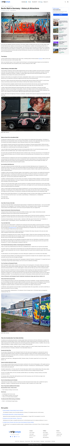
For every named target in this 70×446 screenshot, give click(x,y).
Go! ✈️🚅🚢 (40, 1)
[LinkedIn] (15, 436)
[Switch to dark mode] (65, 2)
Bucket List (31, 437)
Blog (5, 6)
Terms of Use (17, 441)
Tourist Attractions (10, 6)
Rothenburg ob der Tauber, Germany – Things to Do (12, 418)
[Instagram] (13, 436)
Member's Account (32, 435)
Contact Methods (45, 434)
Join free (60, 14)
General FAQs (45, 435)
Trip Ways (2, 6)
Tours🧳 (29, 1)
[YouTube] (10, 436)
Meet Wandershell (46, 437)
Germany (40, 58)
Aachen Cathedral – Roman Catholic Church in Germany (13, 410)
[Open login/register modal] (68, 2)
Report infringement (37, 441)
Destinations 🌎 (24, 1)
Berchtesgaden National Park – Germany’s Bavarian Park (13, 414)
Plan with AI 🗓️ (34, 1)
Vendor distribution (48, 441)
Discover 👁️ (46, 1)
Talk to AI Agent (31, 432)
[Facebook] (17, 436)
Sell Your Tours (58, 435)
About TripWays (45, 432)
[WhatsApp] (19, 436)
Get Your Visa (58, 432)
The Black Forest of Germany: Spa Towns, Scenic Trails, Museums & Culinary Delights (18, 422)
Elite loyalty (53, 441)
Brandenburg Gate (12, 227)
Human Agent (31, 434)
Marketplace (42, 441)
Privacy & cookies (27, 441)
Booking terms (22, 441)
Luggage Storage (59, 434)
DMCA (32, 441)
